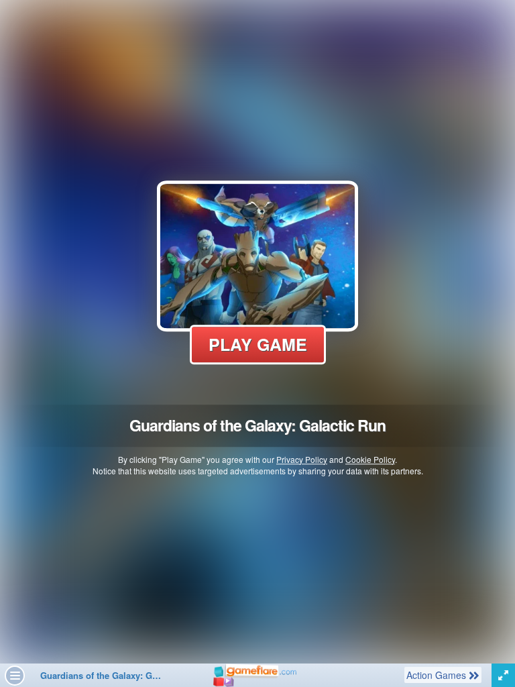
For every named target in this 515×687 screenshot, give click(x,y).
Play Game (258, 344)
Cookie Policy (370, 459)
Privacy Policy (301, 459)
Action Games (437, 675)
